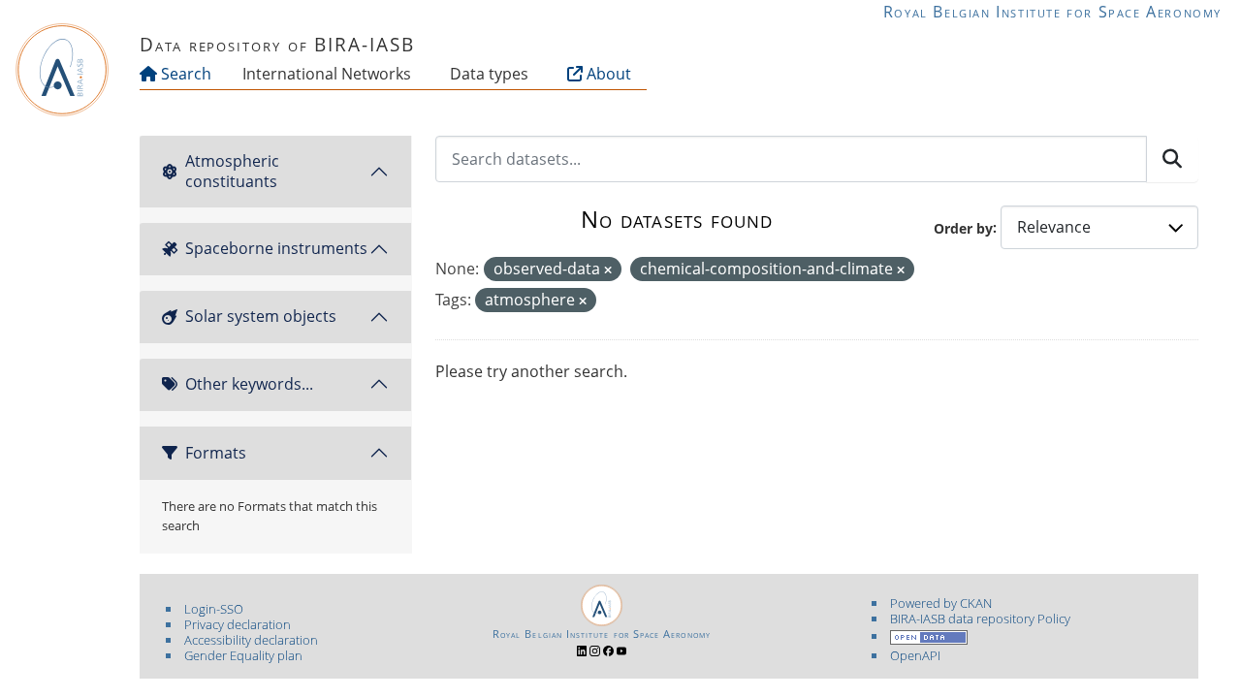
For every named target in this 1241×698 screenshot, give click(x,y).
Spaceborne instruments (276, 248)
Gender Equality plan (243, 655)
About (607, 73)
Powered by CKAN (941, 603)
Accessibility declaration (251, 640)
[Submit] (1172, 159)
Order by (963, 227)
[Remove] (608, 270)
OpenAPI (915, 655)
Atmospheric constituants (232, 171)
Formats (215, 452)
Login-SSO (213, 609)
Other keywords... (249, 384)
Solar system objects (260, 316)
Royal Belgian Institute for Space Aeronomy (1052, 11)
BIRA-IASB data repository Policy (980, 618)
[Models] (415, 73)
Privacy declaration (237, 624)
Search (184, 73)
